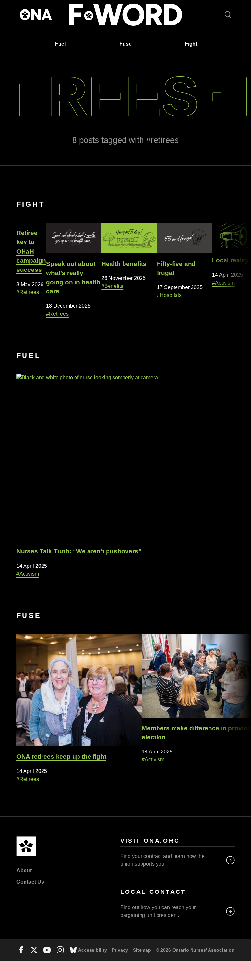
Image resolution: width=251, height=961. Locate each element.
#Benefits (112, 286)
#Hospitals (169, 295)
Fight (191, 44)
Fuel (60, 44)
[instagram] (60, 949)
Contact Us (30, 882)
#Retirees (27, 292)
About (24, 870)
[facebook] (20, 949)
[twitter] (34, 949)
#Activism (223, 283)
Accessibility (92, 950)
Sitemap (142, 950)
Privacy (120, 950)
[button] (227, 14)
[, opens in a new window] (73, 949)
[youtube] (47, 949)
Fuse (125, 44)
